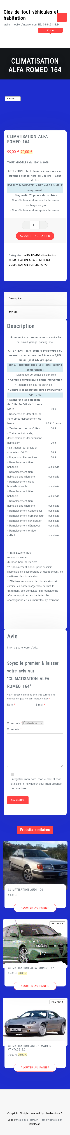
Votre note (14, 723)
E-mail (40, 704)
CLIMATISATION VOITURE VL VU (28, 264)
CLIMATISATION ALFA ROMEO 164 (29, 260)
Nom (11, 704)
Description (15, 298)
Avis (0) (13, 312)
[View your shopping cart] (37, 37)
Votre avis (14, 729)
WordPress (34, 1124)
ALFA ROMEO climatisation (40, 255)
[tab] (35, 299)
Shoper (11, 1119)
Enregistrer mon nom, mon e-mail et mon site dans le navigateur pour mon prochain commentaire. (36, 784)
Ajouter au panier (35, 235)
